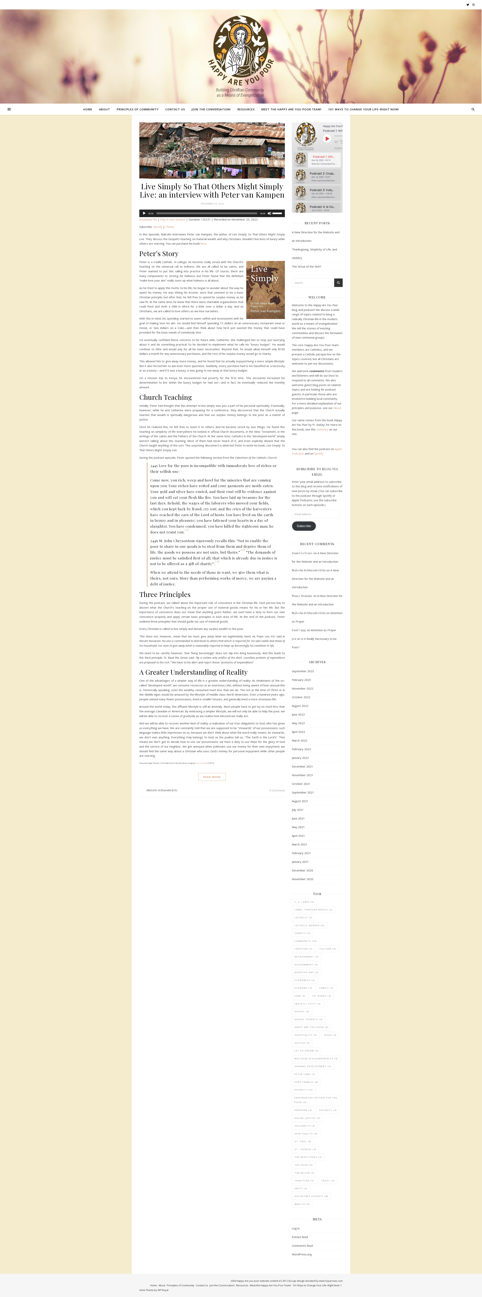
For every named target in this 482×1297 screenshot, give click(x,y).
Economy (303, 987)
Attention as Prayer (323, 630)
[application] (212, 213)
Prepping (303, 1110)
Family (326, 987)
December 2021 (302, 766)
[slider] (277, 213)
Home (87, 109)
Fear (300, 995)
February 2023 (301, 680)
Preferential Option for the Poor (315, 1100)
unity (300, 1188)
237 (187, 529)
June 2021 (298, 818)
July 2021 (298, 810)
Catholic (303, 917)
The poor (303, 1164)
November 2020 (302, 879)
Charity (302, 933)
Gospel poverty (308, 1019)
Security (328, 1110)
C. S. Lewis (304, 901)
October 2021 (301, 784)
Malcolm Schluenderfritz (161, 790)
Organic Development (312, 1066)
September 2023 (303, 671)
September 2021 (303, 792)
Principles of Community (138, 109)
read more (212, 777)
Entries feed (300, 1237)
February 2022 (301, 749)
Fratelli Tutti (307, 1003)
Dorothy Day (306, 972)
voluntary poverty (311, 1196)
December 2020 (302, 870)
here (204, 243)
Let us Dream (306, 1050)
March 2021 (299, 844)
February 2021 (301, 853)
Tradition (304, 1180)
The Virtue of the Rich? (306, 266)
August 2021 (300, 801)
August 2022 (300, 706)
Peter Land (304, 1074)
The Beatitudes (308, 1157)
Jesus (330, 1035)
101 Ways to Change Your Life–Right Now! (363, 109)
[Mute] (269, 213)
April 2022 (298, 732)
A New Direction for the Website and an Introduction (315, 578)
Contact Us (175, 109)
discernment (306, 964)
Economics (304, 980)
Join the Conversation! (211, 109)
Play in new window (172, 219)
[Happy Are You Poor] (241, 56)
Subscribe (341, 148)
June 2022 (298, 714)
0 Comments (277, 790)
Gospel (302, 1011)
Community (305, 941)
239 (217, 561)
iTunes (169, 227)
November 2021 (302, 775)
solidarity (304, 1125)
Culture (328, 948)
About (104, 109)
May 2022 (298, 723)
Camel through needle (313, 909)
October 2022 (301, 697)
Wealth (302, 1204)
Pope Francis (306, 1082)
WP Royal (163, 1290)
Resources (246, 109)
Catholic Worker (309, 925)
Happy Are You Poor (311, 1027)
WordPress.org (302, 1254)
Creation (303, 948)
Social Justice (307, 1118)
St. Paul (302, 1141)
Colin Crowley (201, 763)
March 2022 (299, 740)
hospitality (305, 1035)
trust (328, 1180)
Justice (302, 1042)
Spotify (157, 227)
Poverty (303, 1089)
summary (322, 429)
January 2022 (300, 758)
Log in (296, 1228)
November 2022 (302, 688)
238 (242, 550)
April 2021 (298, 836)
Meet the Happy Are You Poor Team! (291, 109)
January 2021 (300, 862)
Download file (148, 219)
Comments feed (302, 1245)
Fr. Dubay (322, 995)
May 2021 (298, 827)
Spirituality (306, 1133)
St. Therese (305, 1149)
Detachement (306, 956)
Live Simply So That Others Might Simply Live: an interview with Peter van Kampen (212, 190)
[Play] (144, 213)
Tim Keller (304, 1172)
